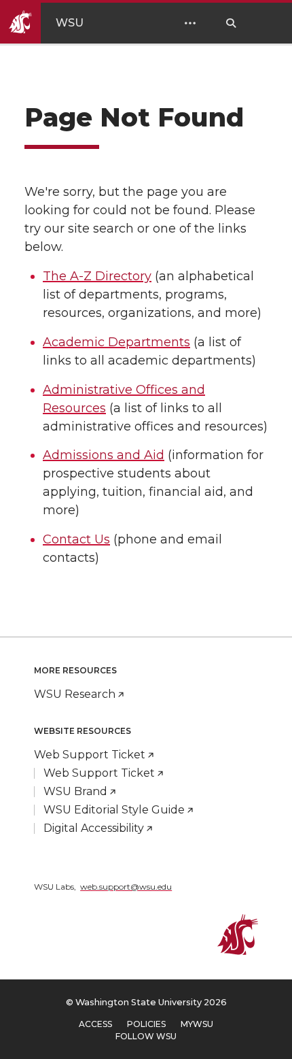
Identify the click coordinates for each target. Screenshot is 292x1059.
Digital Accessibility (93, 828)
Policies (146, 1024)
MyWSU (197, 1024)
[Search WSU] (231, 23)
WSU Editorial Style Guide (114, 809)
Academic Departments (116, 342)
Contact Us (76, 539)
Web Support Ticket (89, 754)
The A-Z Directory (97, 276)
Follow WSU (146, 1036)
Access (95, 1024)
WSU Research (74, 694)
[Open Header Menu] (190, 23)
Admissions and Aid (103, 455)
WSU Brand (75, 791)
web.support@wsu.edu (126, 886)
